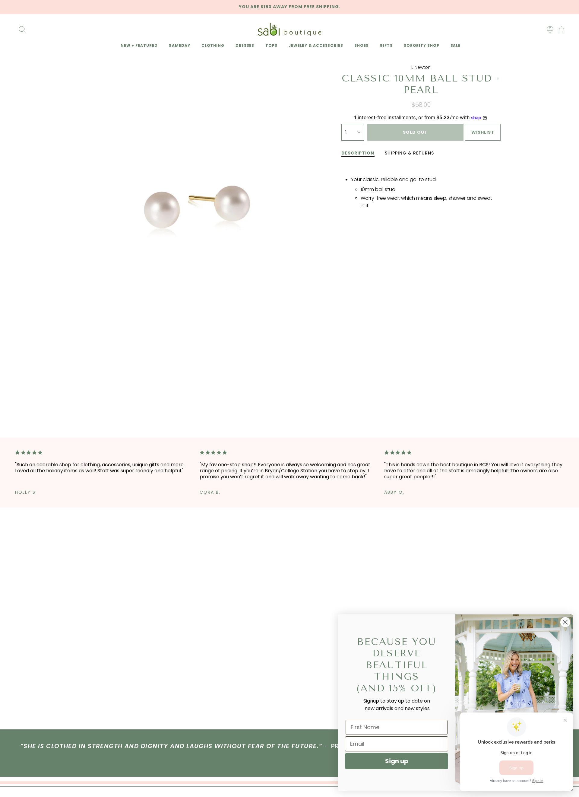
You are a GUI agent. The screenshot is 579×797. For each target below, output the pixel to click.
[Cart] (561, 29)
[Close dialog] (565, 622)
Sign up (396, 761)
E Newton (421, 67)
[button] (138, 45)
